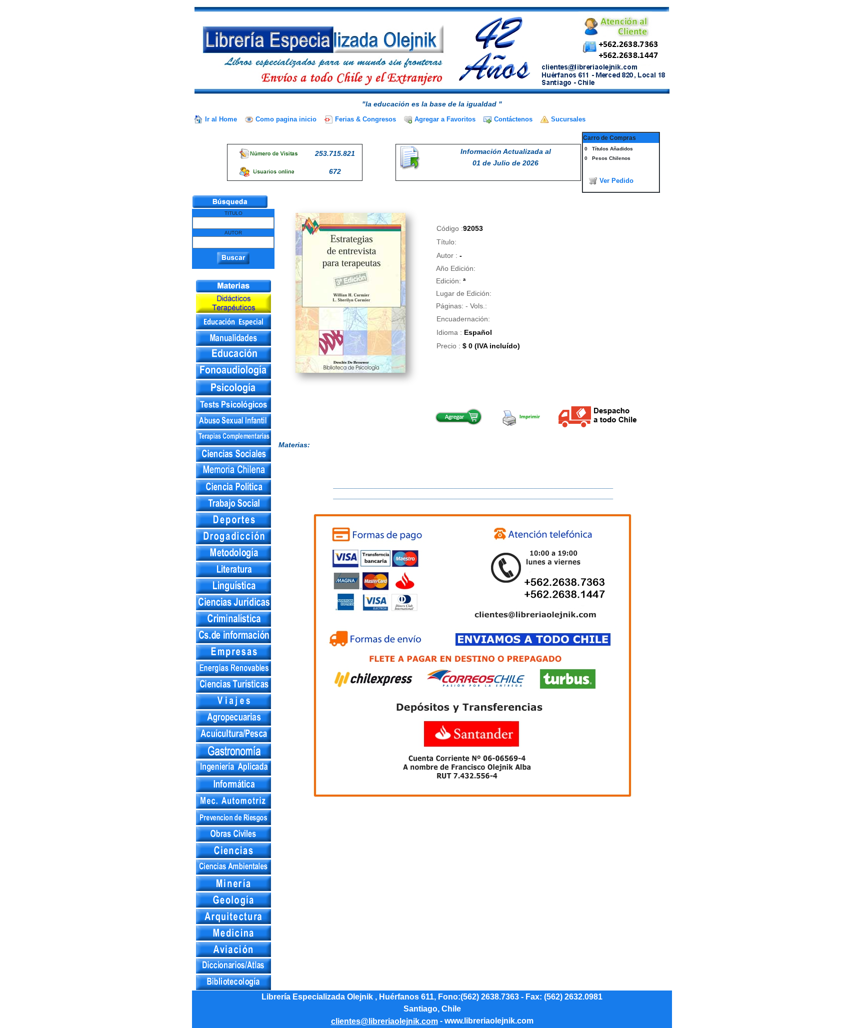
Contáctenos (513, 119)
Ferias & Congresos (365, 119)
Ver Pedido (617, 180)
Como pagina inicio (286, 119)
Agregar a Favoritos (445, 119)
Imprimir (529, 416)
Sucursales (568, 119)
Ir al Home (221, 119)
